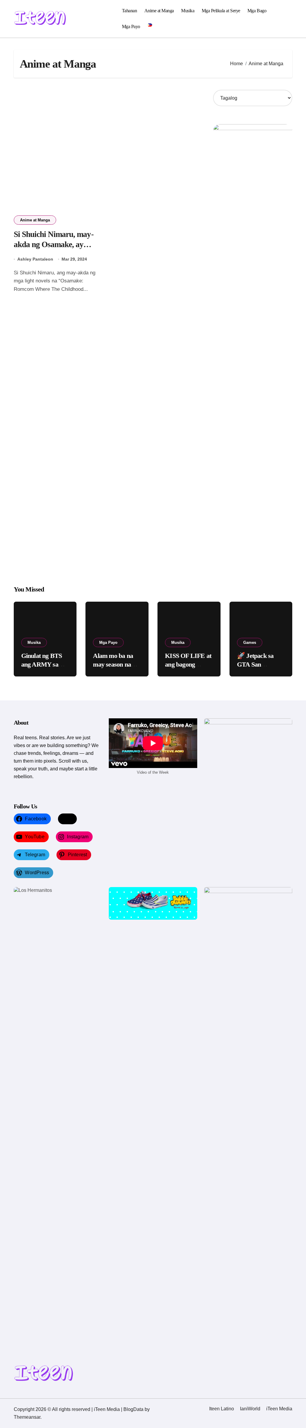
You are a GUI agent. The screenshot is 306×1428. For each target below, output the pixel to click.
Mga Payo (131, 26)
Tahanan (129, 10)
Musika (187, 10)
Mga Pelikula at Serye (221, 10)
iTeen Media (279, 1408)
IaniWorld (250, 1408)
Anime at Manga (159, 10)
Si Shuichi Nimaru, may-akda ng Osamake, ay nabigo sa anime (54, 244)
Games (249, 642)
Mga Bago (256, 10)
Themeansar (27, 1417)
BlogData (133, 1409)
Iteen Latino (221, 1408)
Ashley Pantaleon (35, 259)
